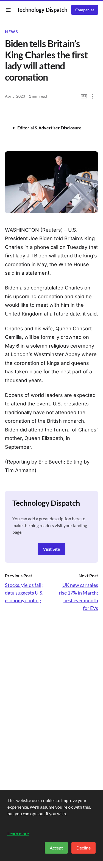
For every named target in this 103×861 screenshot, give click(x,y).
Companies (84, 10)
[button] (8, 10)
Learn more (18, 833)
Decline (83, 847)
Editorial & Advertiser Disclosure (49, 127)
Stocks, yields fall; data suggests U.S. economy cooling (24, 592)
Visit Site (51, 549)
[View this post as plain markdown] (84, 96)
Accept (56, 847)
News (11, 32)
